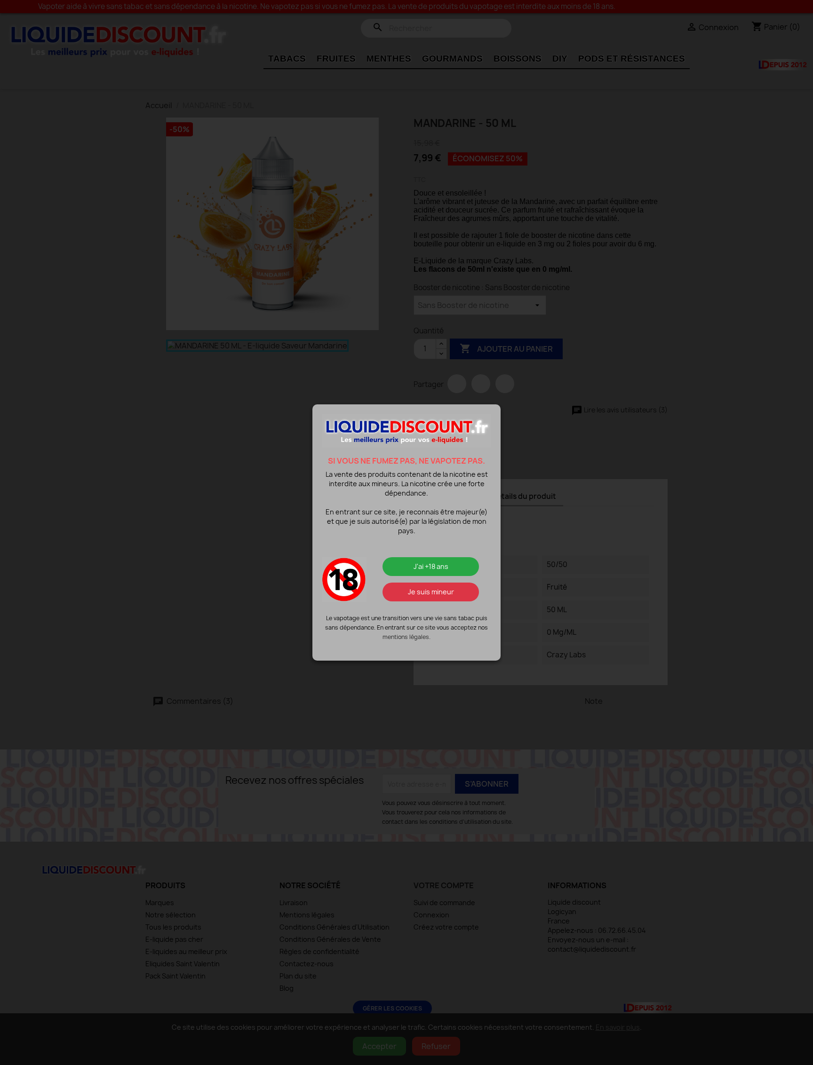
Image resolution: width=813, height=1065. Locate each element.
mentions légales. (406, 637)
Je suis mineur (431, 591)
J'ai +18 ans (431, 566)
